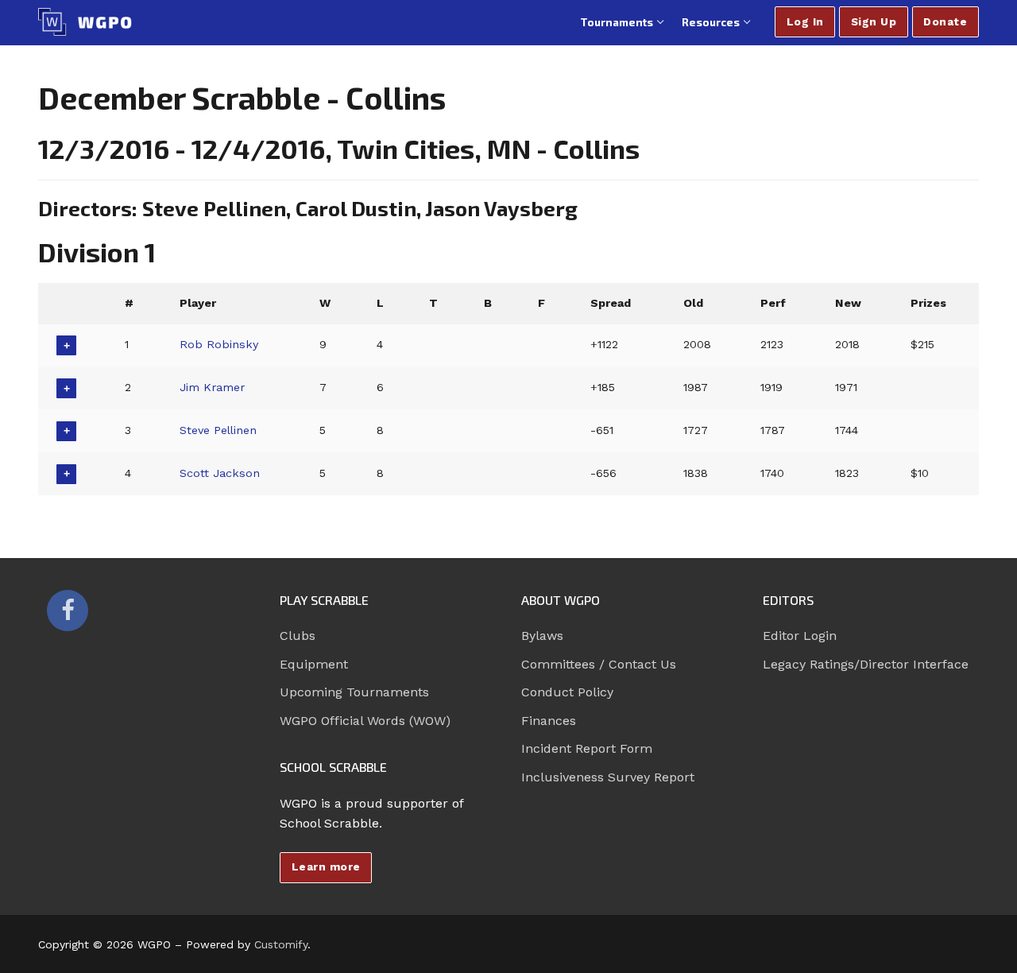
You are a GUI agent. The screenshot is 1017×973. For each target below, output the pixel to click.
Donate (945, 21)
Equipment (314, 664)
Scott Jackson (220, 473)
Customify (280, 944)
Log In (805, 21)
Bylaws (542, 635)
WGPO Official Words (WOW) (365, 720)
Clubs (297, 635)
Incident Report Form (586, 748)
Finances (548, 720)
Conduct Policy (567, 692)
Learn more (326, 866)
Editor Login (800, 635)
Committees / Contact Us (598, 664)
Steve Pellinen (218, 430)
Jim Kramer (212, 387)
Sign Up (874, 21)
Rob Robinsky (219, 344)
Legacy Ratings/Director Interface (866, 664)
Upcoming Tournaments (354, 692)
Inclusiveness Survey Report (607, 777)
